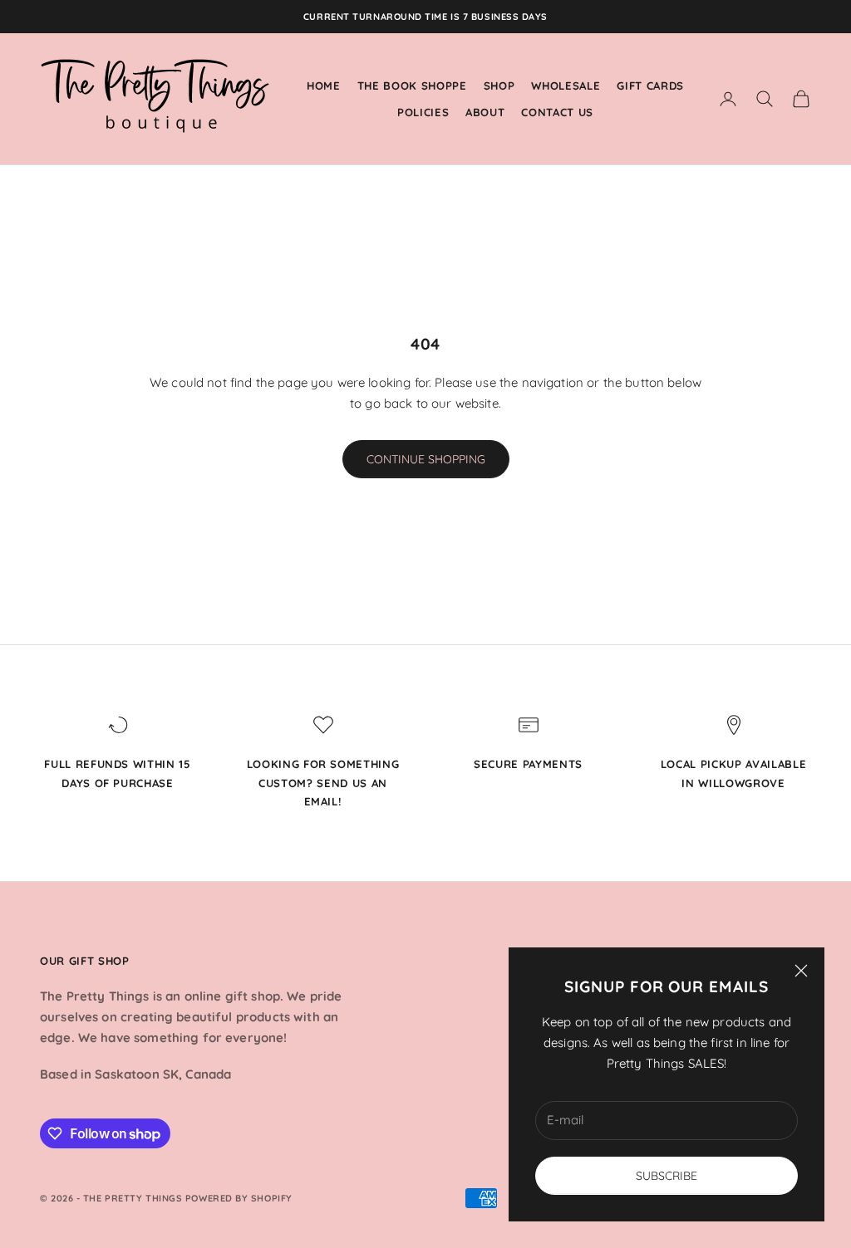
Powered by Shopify (239, 1198)
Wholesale (565, 85)
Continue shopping (425, 459)
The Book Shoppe (412, 85)
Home (324, 85)
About (484, 112)
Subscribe (666, 1175)
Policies (423, 112)
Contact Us (557, 112)
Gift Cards (650, 85)
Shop (499, 85)
